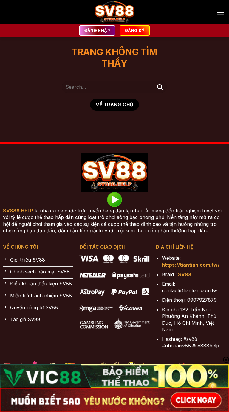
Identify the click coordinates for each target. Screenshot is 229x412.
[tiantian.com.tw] (114, 12)
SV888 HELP (18, 211)
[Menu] (220, 12)
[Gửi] (160, 87)
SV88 (184, 274)
